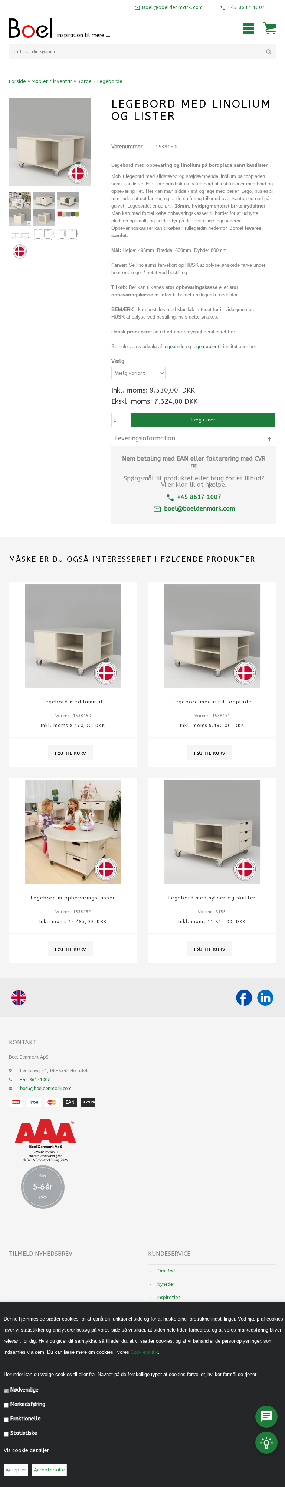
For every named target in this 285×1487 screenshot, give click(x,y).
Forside (17, 81)
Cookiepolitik (144, 1352)
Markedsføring (27, 1404)
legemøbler (204, 346)
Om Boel (166, 1271)
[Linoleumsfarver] (68, 217)
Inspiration (168, 1297)
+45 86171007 (35, 1079)
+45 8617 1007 (245, 7)
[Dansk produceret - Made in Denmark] (20, 251)
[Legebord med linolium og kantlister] (20, 200)
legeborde (174, 346)
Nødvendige (24, 1390)
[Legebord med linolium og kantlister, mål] (20, 234)
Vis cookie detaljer (26, 1450)
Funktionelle (25, 1419)
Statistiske (23, 1433)
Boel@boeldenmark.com (171, 7)
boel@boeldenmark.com (199, 508)
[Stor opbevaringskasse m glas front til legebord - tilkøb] (44, 217)
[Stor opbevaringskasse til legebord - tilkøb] (20, 217)
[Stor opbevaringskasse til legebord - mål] (44, 234)
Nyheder (165, 1284)
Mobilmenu (248, 28)
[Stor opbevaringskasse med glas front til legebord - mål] (68, 234)
